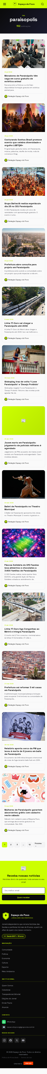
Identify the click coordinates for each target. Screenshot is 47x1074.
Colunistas (6, 990)
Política (5, 954)
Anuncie (5, 1007)
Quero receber (23, 897)
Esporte (5, 967)
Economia (6, 958)
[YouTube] (23, 1040)
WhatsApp (11, 1022)
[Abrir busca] (42, 4)
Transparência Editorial (11, 994)
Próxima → (38, 844)
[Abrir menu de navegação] (4, 4)
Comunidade (7, 950)
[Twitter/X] (16, 1040)
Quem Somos (7, 985)
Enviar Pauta (7, 1003)
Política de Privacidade (10, 1058)
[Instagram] (4, 1040)
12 (30, 844)
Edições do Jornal (9, 999)
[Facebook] (10, 1040)
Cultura (5, 963)
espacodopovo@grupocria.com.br (19, 1027)
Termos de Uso (26, 1058)
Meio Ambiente (8, 971)
